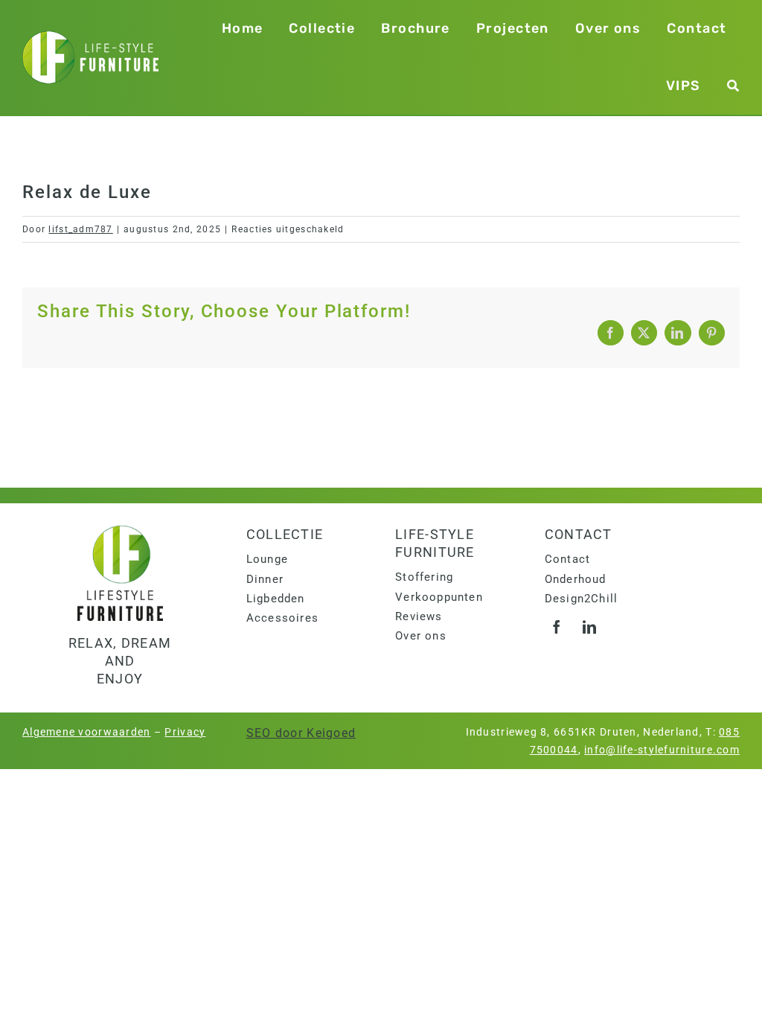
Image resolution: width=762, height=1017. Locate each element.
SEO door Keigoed (301, 733)
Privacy (184, 732)
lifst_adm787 (80, 229)
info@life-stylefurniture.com (662, 750)
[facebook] (557, 627)
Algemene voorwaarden (86, 732)
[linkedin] (590, 627)
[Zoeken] (733, 86)
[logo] (120, 531)
